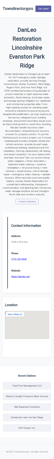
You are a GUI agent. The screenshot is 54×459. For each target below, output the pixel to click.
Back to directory (27, 201)
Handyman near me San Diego (27, 417)
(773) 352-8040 (19, 259)
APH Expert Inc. (27, 428)
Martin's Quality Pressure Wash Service (27, 396)
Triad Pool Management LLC (27, 385)
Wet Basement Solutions (27, 406)
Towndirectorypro (18, 8)
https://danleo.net (20, 276)
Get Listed (43, 8)
